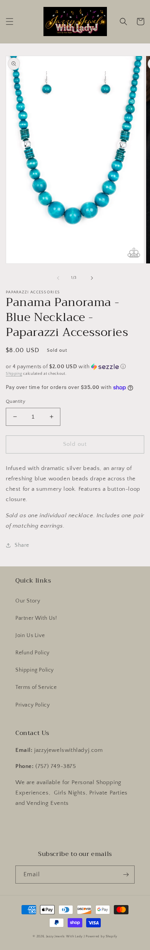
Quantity (15, 401)
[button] (9, 21)
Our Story (27, 601)
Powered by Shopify (101, 936)
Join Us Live (30, 635)
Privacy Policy (32, 705)
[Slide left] (58, 278)
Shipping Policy (34, 670)
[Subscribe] (125, 875)
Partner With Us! (36, 618)
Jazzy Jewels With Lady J (65, 936)
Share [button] (22, 545)
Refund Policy (32, 653)
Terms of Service (36, 687)
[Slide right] (91, 278)
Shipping (14, 374)
